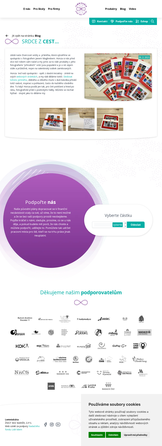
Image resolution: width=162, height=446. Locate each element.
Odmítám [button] (113, 435)
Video (132, 9)
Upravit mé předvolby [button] (135, 435)
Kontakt (102, 21)
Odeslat (136, 224)
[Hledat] (152, 21)
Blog (123, 9)
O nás (26, 9)
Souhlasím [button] (97, 435)
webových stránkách (26, 76)
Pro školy (39, 9)
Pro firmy (54, 9)
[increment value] (125, 223)
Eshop (144, 21)
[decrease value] (125, 226)
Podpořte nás (124, 21)
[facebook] (45, 424)
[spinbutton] (103, 225)
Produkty (111, 9)
